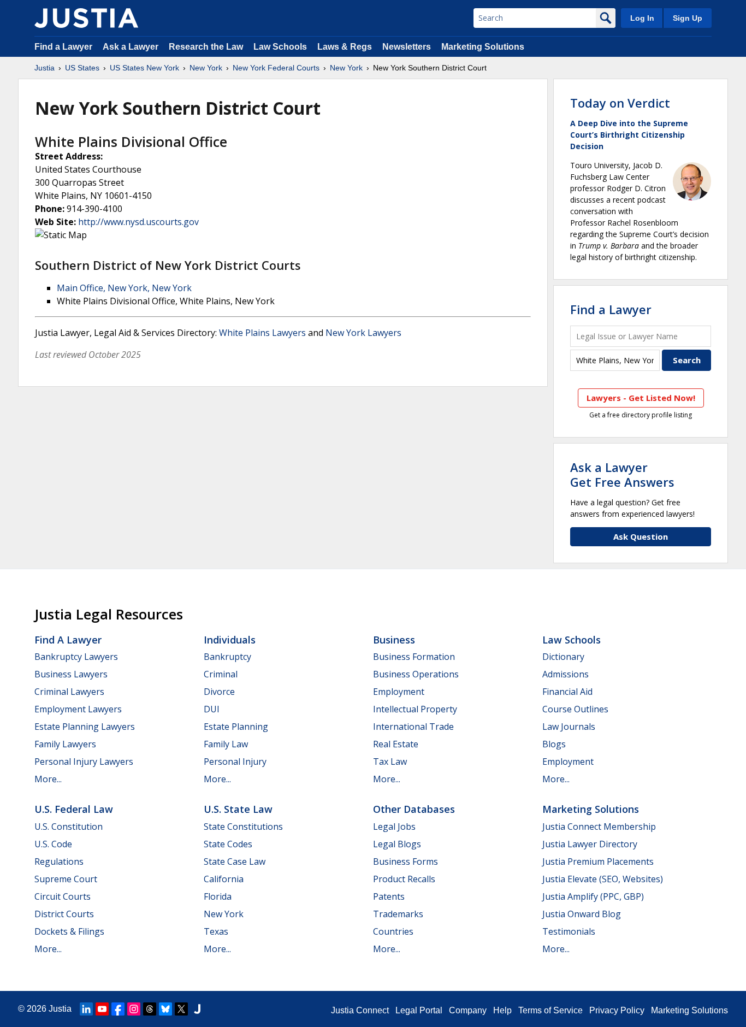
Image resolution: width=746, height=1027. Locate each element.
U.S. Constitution (68, 827)
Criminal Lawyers (69, 692)
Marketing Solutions (482, 46)
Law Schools (280, 46)
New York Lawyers (363, 333)
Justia (44, 67)
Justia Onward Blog (581, 914)
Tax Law (390, 762)
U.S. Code (53, 844)
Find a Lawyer (63, 46)
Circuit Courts (62, 896)
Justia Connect (360, 1010)
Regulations (59, 861)
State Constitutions (243, 827)
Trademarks (398, 914)
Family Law (226, 744)
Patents (389, 896)
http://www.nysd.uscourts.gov (138, 222)
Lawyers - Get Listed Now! (641, 397)
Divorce (219, 692)
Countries (393, 931)
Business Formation (414, 657)
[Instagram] (133, 1009)
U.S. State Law (238, 809)
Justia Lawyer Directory (589, 844)
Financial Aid (567, 692)
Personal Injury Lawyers (83, 762)
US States (82, 67)
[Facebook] (118, 1009)
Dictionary (563, 657)
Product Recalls (404, 879)
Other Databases (414, 809)
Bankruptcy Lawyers (76, 657)
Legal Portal (418, 1010)
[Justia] (86, 18)
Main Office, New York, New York (124, 288)
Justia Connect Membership (599, 827)
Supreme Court (65, 879)
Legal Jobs (394, 827)
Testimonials (568, 931)
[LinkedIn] (86, 1009)
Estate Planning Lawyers (84, 727)
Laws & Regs (344, 46)
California (224, 879)
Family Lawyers (65, 744)
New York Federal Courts (276, 67)
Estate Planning (236, 727)
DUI (212, 709)
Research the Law (206, 46)
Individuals (230, 639)
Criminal (221, 674)
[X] (181, 1009)
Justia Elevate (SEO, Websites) (602, 879)
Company (468, 1010)
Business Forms (405, 861)
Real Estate (395, 744)
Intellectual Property (415, 709)
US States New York (144, 67)
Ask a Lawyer (132, 46)
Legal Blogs (397, 844)
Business (394, 639)
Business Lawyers (71, 674)
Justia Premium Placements (598, 861)
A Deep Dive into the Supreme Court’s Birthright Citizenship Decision (629, 134)
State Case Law (234, 861)
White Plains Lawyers (262, 333)
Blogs (554, 744)
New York (206, 67)
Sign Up (687, 18)
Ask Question (640, 536)
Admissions (565, 674)
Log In (642, 18)
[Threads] (149, 1009)
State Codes (228, 844)
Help (502, 1010)
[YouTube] (102, 1009)
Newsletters (406, 46)
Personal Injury (235, 762)
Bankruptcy (227, 657)
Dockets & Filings (69, 931)
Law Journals (568, 727)
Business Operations (416, 674)
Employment (398, 692)
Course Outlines (575, 709)
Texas (216, 931)
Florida (218, 896)
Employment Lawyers (78, 709)
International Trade (413, 727)
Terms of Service (550, 1010)
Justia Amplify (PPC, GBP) (593, 896)
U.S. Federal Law (73, 809)
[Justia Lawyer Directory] (197, 1009)
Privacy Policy (616, 1010)
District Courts (64, 914)
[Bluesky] (165, 1009)
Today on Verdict (620, 103)
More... (48, 779)
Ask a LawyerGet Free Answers (622, 474)
